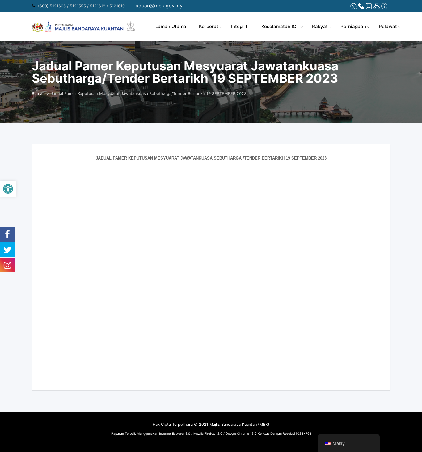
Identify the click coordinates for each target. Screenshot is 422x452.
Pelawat (388, 26)
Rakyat (320, 26)
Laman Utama (170, 26)
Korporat (208, 26)
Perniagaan (353, 26)
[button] (8, 189)
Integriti (240, 26)
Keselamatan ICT (280, 26)
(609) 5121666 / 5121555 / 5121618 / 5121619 (81, 5)
